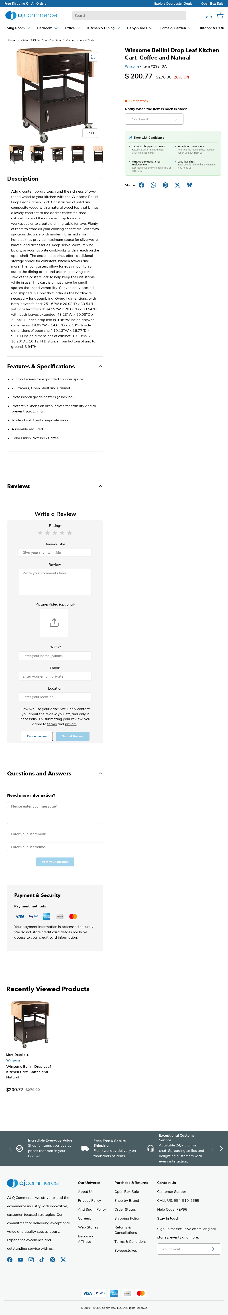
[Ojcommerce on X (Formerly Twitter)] (63, 1257)
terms (52, 724)
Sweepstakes (125, 1250)
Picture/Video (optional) (55, 604)
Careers (84, 1218)
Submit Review (72, 736)
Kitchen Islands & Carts (80, 40)
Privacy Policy (89, 1200)
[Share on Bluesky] (189, 185)
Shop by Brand (126, 1200)
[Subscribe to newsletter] (212, 1249)
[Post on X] (177, 185)
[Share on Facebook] (141, 185)
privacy (71, 724)
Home (12, 40)
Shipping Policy (127, 1218)
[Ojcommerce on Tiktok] (42, 1257)
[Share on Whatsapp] (153, 185)
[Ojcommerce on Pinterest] (53, 1257)
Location (55, 688)
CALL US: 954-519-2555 (178, 1200)
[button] (40, 532)
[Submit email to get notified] (174, 119)
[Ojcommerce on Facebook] (10, 1257)
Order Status (125, 1209)
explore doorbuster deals (173, 4)
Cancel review (37, 736)
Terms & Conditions (130, 1241)
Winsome (132, 66)
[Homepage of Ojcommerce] (31, 15)
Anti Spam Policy (92, 1209)
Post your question (55, 862)
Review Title (55, 544)
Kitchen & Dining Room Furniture (41, 40)
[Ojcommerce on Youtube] (21, 1257)
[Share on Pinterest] (165, 185)
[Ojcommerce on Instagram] (31, 1257)
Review (55, 564)
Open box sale (212, 4)
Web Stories (88, 1227)
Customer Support (172, 1191)
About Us (86, 1191)
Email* (55, 668)
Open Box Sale (126, 1191)
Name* (55, 647)
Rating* (55, 525)
